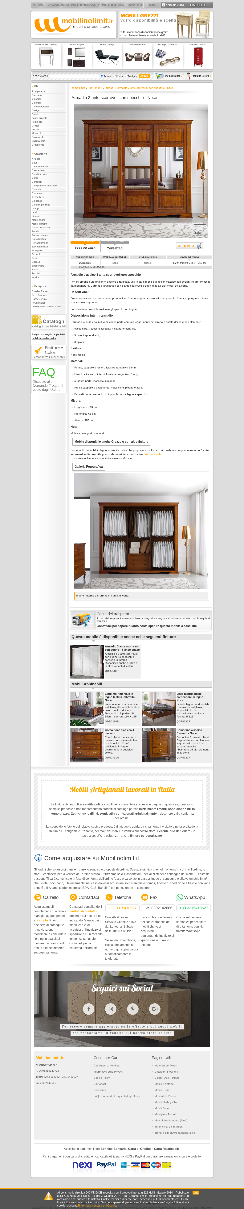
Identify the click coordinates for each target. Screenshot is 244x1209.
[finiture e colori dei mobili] (50, 361)
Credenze (37, 193)
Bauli (34, 162)
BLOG (152, 5)
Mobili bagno (38, 220)
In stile (35, 129)
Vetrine (35, 277)
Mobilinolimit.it (49, 1058)
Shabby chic (38, 141)
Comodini (37, 182)
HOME (40, 5)
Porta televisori (40, 243)
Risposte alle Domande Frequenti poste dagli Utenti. (48, 386)
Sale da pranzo (40, 246)
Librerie (36, 216)
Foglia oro (37, 122)
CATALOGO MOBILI (58, 5)
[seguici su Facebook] (88, 1009)
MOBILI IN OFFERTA (113, 5)
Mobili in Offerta (164, 1083)
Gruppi (35, 208)
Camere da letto (40, 166)
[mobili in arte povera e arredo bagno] (73, 39)
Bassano (37, 95)
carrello (42, 920)
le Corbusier (38, 302)
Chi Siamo (100, 1089)
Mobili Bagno (162, 1108)
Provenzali (37, 137)
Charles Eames (40, 291)
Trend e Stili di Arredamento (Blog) (175, 1132)
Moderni (36, 133)
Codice (120, 76)
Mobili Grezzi (162, 1089)
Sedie (35, 258)
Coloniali (36, 103)
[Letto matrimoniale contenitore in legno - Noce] (159, 725)
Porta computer (40, 235)
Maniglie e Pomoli (165, 1114)
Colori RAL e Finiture (167, 1077)
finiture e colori (153, 454)
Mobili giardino (39, 223)
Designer (133, 76)
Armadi (36, 159)
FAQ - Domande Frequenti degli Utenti (117, 1096)
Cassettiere (38, 170)
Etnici (35, 114)
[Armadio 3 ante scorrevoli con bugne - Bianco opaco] (87, 677)
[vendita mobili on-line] (50, 331)
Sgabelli (36, 262)
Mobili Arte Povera (166, 1096)
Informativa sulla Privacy (108, 1071)
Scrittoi (36, 254)
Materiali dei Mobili (166, 1065)
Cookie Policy (102, 1077)
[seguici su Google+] (155, 1009)
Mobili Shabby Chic (166, 1102)
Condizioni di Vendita (106, 1065)
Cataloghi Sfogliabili (166, 1071)
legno (115, 263)
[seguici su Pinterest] (133, 1009)
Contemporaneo (40, 106)
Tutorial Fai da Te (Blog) (169, 1126)
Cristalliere (38, 197)
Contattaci (115, 248)
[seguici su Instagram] (110, 1009)
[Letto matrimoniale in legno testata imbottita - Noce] (87, 725)
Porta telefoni (39, 239)
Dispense (37, 201)
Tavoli (35, 269)
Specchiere (38, 265)
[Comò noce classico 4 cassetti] (87, 761)
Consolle (36, 189)
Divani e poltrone (41, 204)
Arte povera (38, 91)
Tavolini (36, 273)
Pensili (35, 231)
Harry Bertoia (39, 299)
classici (148, 263)
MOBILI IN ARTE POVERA (85, 5)
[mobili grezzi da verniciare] (165, 39)
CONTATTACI (135, 5)
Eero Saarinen (39, 295)
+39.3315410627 (122, 908)
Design (35, 110)
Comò (35, 178)
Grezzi (35, 125)
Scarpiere (37, 250)
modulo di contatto (83, 911)
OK (196, 1192)
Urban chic (38, 144)
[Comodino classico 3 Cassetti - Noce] (159, 761)
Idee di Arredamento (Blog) (171, 1120)
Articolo (108, 76)
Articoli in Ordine (173, 5)
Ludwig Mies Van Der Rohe (46, 306)
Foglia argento (39, 118)
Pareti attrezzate (41, 227)
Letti (34, 212)
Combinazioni (39, 174)
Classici (36, 99)
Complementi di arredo (44, 185)
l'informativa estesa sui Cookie (97, 1205)
